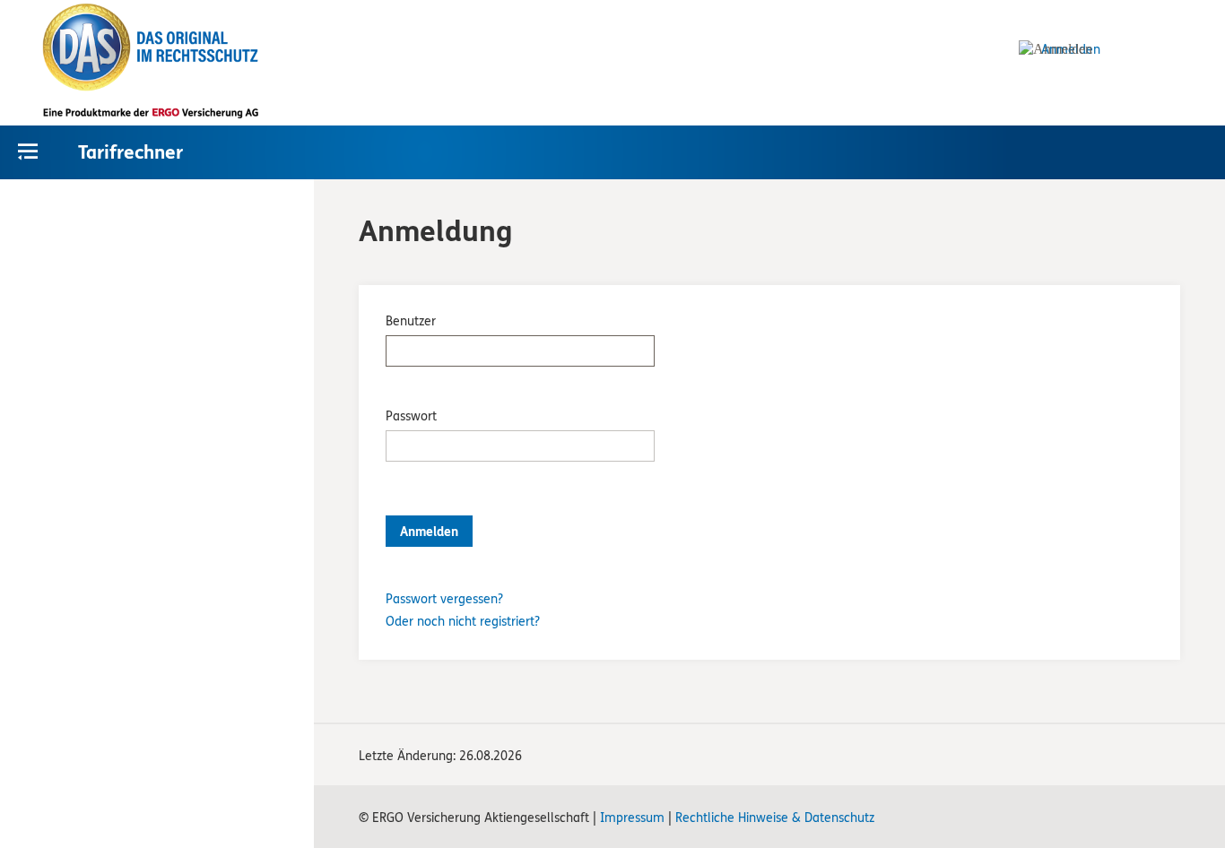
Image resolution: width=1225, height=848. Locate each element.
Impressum (632, 818)
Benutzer (411, 321)
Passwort (411, 416)
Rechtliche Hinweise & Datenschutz (774, 818)
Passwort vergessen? (444, 599)
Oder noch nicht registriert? (463, 621)
